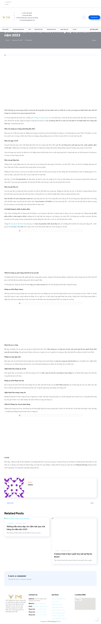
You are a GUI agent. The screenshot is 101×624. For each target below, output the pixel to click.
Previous (10, 503)
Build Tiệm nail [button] (64, 29)
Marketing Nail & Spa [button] (18, 29)
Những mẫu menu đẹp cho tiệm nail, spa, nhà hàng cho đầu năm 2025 (26, 528)
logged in (17, 579)
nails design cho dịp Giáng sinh (41, 117)
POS (29, 29)
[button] (94, 29)
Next (92, 503)
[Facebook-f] (79, 4)
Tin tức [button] (74, 29)
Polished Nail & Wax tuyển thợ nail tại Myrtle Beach (73, 555)
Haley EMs (10, 523)
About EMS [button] (5, 29)
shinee (7, 40)
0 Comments (28, 40)
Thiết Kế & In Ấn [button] (38, 29)
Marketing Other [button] (51, 29)
